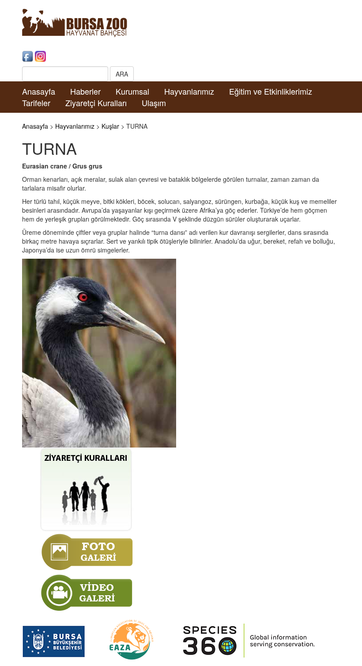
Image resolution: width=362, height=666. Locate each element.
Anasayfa (38, 91)
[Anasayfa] (74, 22)
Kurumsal (132, 91)
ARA (122, 73)
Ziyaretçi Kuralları (96, 102)
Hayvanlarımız (189, 91)
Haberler (85, 91)
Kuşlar (110, 126)
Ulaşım (154, 102)
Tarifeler (36, 102)
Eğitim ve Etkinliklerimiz (270, 91)
